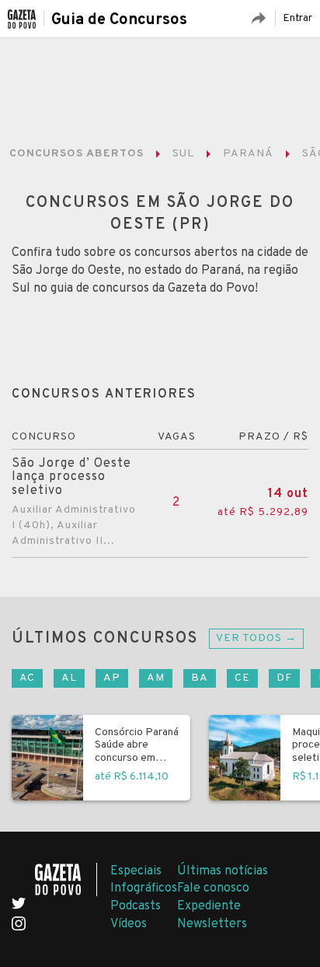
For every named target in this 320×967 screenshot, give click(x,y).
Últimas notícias (222, 871)
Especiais (136, 871)
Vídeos (128, 924)
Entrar (297, 18)
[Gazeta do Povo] (66, 879)
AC (27, 678)
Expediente (209, 906)
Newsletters (212, 924)
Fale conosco (213, 888)
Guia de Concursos (119, 20)
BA (199, 678)
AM (156, 678)
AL (69, 678)
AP (111, 678)
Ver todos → (256, 638)
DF (284, 678)
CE (242, 678)
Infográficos (143, 888)
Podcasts (135, 906)
